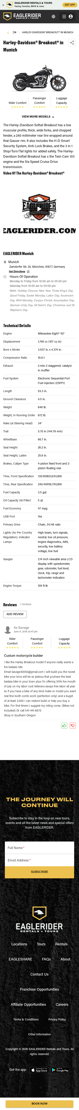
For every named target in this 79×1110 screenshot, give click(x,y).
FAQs (46, 959)
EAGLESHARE (20, 959)
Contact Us (39, 975)
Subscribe (39, 872)
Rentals (61, 944)
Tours (41, 944)
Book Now (39, 1104)
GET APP (70, 5)
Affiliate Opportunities (28, 1005)
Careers (62, 1005)
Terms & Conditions (26, 1019)
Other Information (39, 1034)
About (65, 959)
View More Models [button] (36, 117)
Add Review (14, 614)
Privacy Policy (57, 1019)
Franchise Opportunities (39, 990)
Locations (19, 944)
